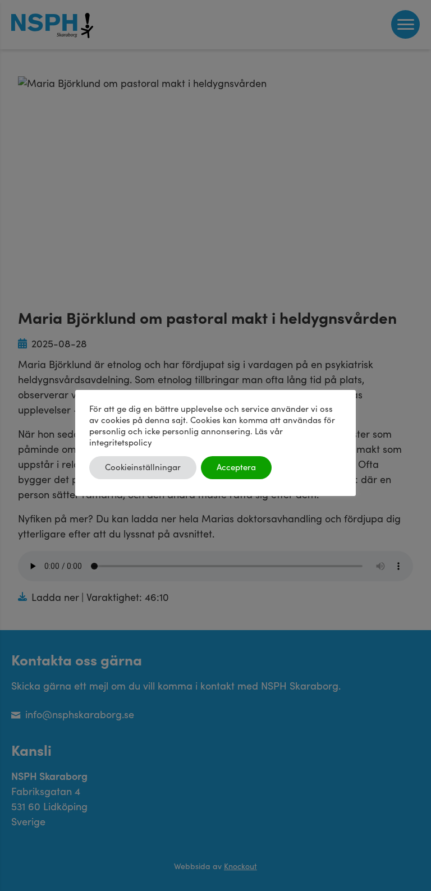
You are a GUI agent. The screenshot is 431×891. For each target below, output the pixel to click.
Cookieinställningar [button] (143, 467)
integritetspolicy (120, 443)
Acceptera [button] (236, 467)
